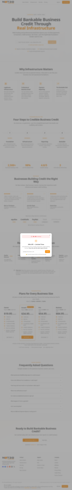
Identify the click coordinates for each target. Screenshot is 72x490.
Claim (47, 251)
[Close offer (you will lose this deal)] (50, 235)
